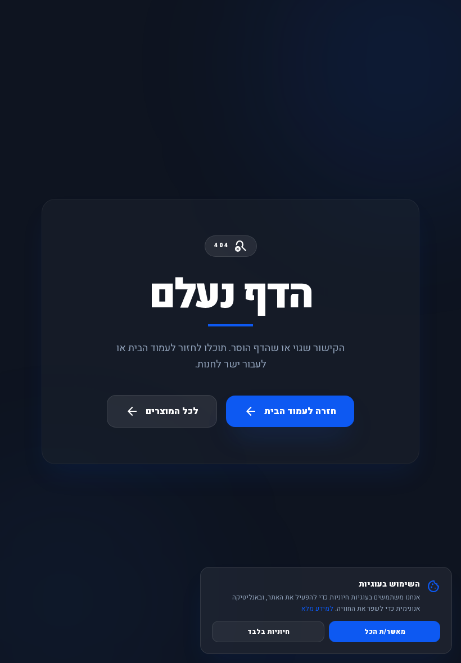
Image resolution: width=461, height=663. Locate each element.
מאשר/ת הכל (384, 631)
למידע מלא (317, 608)
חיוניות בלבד (268, 631)
